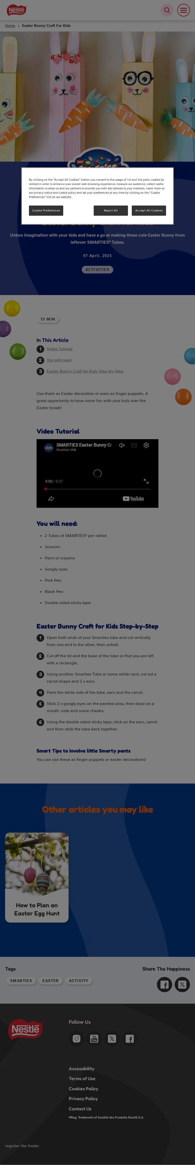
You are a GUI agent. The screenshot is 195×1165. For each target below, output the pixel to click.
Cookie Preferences (46, 210)
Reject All (111, 210)
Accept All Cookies (148, 210)
